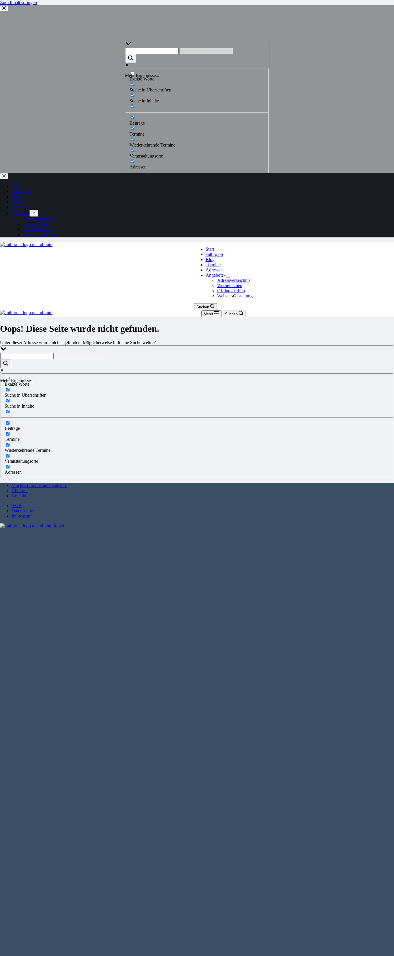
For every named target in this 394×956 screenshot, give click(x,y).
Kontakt (19, 495)
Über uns (20, 490)
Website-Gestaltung (235, 295)
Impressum (21, 515)
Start (210, 249)
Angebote (215, 275)
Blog (210, 259)
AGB (17, 505)
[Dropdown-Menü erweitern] (228, 277)
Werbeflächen (229, 285)
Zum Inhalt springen (18, 2)
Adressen (214, 269)
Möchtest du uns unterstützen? (39, 485)
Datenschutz (23, 510)
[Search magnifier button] (5, 363)
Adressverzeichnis (233, 280)
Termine (213, 264)
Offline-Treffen (231, 290)
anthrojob (214, 254)
